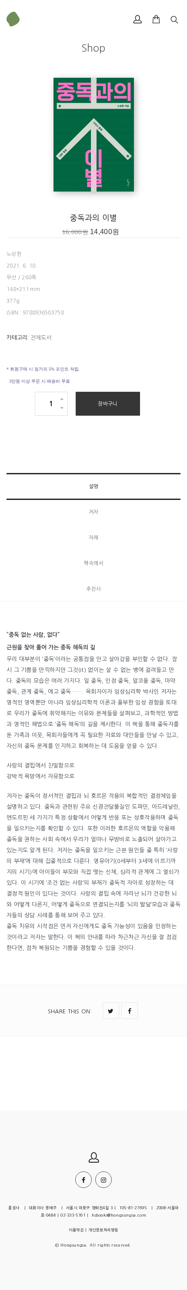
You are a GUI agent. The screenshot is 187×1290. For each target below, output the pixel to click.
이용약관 (76, 1230)
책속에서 (93, 563)
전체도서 (40, 338)
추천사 (93, 589)
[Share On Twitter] (111, 1010)
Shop (93, 48)
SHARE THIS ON (70, 1011)
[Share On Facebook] (129, 1010)
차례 (94, 537)
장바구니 (107, 404)
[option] (93, 135)
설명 (94, 486)
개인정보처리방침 (103, 1230)
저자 (94, 512)
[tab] (93, 486)
